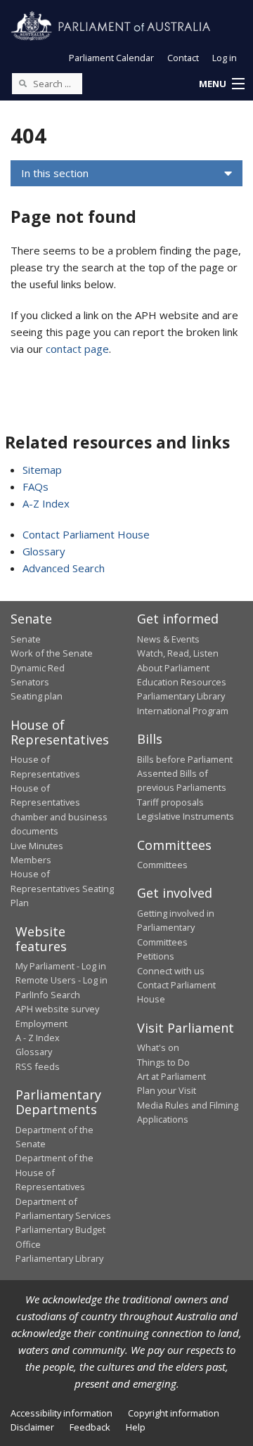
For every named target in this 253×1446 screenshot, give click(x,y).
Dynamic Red (38, 667)
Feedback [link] (90, 1427)
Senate (26, 639)
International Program (182, 710)
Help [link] (135, 1427)
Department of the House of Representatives (54, 1172)
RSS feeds (37, 1066)
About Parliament (173, 667)
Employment (41, 1023)
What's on (158, 1047)
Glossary (43, 551)
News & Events (168, 639)
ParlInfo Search (47, 994)
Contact (183, 57)
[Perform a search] (22, 82)
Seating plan (37, 696)
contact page (77, 349)
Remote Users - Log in (61, 980)
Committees (162, 864)
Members (31, 859)
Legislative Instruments (185, 816)
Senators (30, 682)
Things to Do (163, 1062)
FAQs (35, 486)
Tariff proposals (170, 802)
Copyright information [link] (173, 1413)
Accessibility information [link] (61, 1413)
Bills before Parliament (185, 759)
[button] (221, 84)
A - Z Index (37, 1037)
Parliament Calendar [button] (111, 57)
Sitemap (42, 470)
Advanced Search (63, 568)
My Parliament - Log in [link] (60, 966)
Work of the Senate (52, 653)
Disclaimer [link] (32, 1427)
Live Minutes (37, 845)
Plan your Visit (166, 1090)
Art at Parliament (171, 1076)
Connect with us (171, 970)
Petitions (155, 956)
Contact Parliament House (86, 534)
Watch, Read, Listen (178, 653)
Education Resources (181, 682)
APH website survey (57, 1008)
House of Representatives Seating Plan (62, 888)
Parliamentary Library (181, 696)
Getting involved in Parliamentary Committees (175, 927)
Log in (224, 57)
